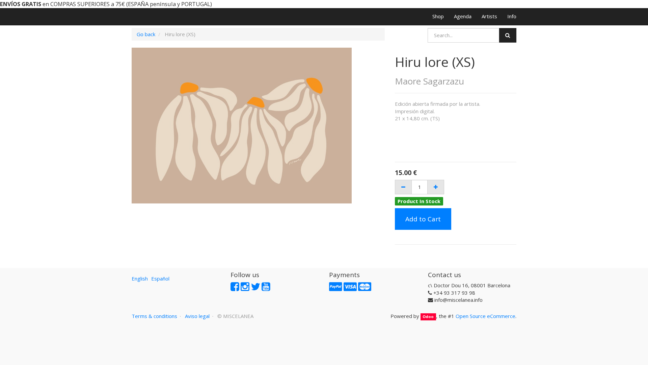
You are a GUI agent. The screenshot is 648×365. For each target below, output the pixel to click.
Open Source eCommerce (485, 316)
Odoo (428, 316)
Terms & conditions (154, 316)
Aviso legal (197, 316)
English (140, 278)
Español (160, 278)
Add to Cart (423, 219)
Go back (146, 34)
